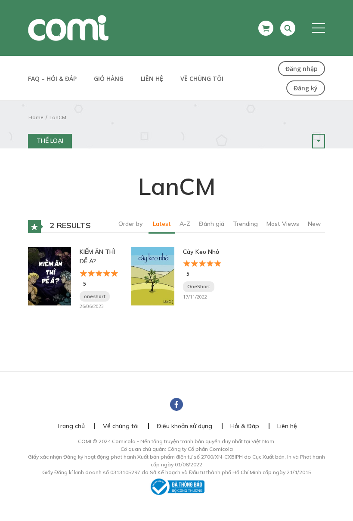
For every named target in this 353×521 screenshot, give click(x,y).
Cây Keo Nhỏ (201, 252)
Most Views (282, 224)
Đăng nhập (301, 69)
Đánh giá (211, 224)
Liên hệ (152, 78)
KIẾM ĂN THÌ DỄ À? (97, 256)
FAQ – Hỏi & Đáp (52, 78)
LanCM (58, 117)
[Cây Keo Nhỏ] (152, 275)
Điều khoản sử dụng (184, 426)
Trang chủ (70, 426)
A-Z (185, 224)
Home (35, 117)
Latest (162, 224)
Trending (245, 224)
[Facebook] (176, 404)
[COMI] (68, 27)
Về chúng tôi (201, 78)
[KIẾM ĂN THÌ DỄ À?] (49, 275)
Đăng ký (306, 88)
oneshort (94, 296)
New (314, 224)
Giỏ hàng (109, 78)
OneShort (198, 286)
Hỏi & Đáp (244, 426)
